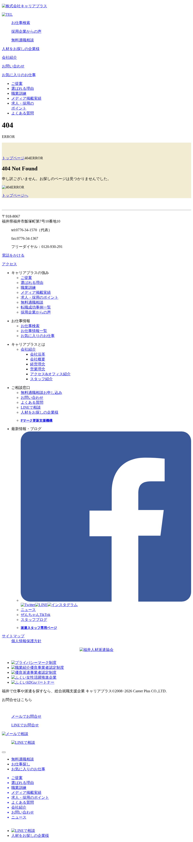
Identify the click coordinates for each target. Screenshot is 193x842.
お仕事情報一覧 (34, 331)
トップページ (13, 158)
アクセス (9, 264)
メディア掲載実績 (26, 98)
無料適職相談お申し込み (41, 393)
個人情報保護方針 (26, 641)
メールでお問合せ (26, 716)
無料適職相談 (22, 40)
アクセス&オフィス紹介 (50, 374)
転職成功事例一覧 (36, 307)
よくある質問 (22, 113)
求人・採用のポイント (39, 297)
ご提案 (17, 84)
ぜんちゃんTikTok (35, 615)
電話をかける (13, 255)
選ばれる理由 (22, 88)
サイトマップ (13, 636)
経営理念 (37, 364)
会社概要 (37, 359)
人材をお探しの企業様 (21, 49)
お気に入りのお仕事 (19, 75)
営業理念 (37, 369)
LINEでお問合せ (25, 725)
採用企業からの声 (26, 31)
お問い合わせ (13, 66)
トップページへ (15, 195)
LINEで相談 (31, 407)
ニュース (28, 610)
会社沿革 (37, 354)
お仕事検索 (20, 23)
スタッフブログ (34, 620)
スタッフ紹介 (41, 379)
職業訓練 (18, 93)
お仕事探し (20, 764)
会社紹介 (9, 57)
